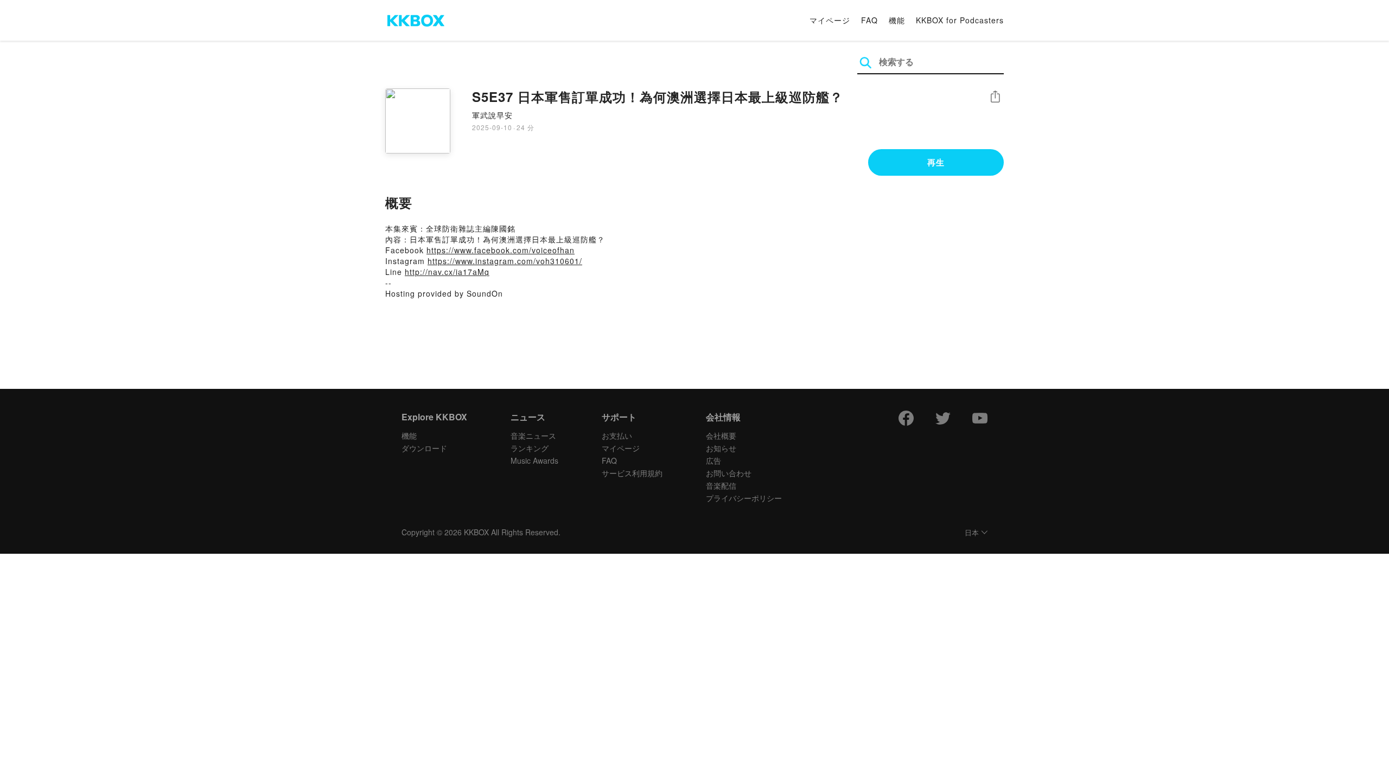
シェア (995, 97)
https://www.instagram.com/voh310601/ (505, 260)
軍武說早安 (492, 115)
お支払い (617, 435)
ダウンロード (424, 448)
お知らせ (721, 448)
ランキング (530, 448)
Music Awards (534, 460)
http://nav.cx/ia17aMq (447, 271)
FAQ (869, 20)
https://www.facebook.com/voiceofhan (500, 250)
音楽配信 (721, 485)
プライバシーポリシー (744, 497)
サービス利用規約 (632, 473)
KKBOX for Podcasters (960, 20)
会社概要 (721, 435)
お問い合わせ (728, 473)
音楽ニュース (533, 435)
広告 (713, 460)
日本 (972, 533)
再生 (936, 162)
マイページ (830, 20)
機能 (897, 20)
